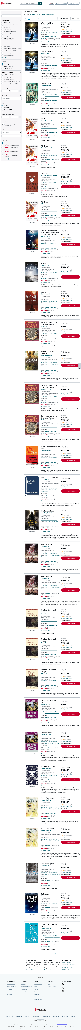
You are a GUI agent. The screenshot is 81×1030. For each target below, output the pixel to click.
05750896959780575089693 (49, 872)
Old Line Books (49, 495)
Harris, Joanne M (46, 768)
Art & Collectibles (44, 8)
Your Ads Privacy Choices (39, 996)
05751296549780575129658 (49, 553)
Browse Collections (19, 8)
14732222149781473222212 (49, 775)
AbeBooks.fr (27, 1016)
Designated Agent (38, 999)
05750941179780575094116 (49, 301)
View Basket (9, 994)
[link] (78, 18)
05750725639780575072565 (49, 711)
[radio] (2, 66)
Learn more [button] (4, 159)
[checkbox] (2, 22)
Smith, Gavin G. (45, 294)
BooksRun (47, 593)
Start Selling (77, 8)
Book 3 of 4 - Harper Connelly (52, 808)
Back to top (40, 977)
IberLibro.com (65, 1016)
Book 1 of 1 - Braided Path (51, 521)
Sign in (57, 3)
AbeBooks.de (19, 1016)
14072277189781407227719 (49, 807)
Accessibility (37, 1002)
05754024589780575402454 (49, 621)
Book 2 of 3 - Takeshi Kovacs (52, 96)
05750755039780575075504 (49, 94)
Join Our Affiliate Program (26, 986)
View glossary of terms (68, 964)
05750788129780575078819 (49, 520)
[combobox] (29, 3)
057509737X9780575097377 (49, 128)
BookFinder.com (40, 1019)
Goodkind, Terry (46, 704)
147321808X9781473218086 (49, 362)
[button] (25, 18)
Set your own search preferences (67, 968)
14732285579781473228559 (49, 903)
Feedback (79, 366)
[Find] (40, 3)
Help (77, 3)
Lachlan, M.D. (45, 546)
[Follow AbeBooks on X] (63, 987)
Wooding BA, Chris (46, 513)
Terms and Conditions (62, 1024)
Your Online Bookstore (51, 132)
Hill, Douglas (45, 479)
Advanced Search (5, 8)
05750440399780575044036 (49, 488)
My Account (64, 3)
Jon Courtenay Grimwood (49, 175)
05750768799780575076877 (49, 457)
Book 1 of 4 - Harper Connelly (52, 937)
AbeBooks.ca (56, 1016)
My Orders (9, 991)
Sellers (67, 8)
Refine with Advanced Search (47, 14)
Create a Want (30, 970)
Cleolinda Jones (46, 450)
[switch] (3, 124)
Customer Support (52, 986)
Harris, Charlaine (46, 800)
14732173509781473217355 (49, 32)
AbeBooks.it (36, 1016)
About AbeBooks (38, 984)
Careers (36, 989)
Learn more (4, 57)
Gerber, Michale (46, 326)
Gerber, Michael (46, 389)
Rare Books (32, 8)
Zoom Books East (49, 526)
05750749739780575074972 (49, 333)
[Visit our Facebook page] (63, 984)
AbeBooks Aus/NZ (46, 1016)
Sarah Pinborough (46, 121)
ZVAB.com (73, 1016)
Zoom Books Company (51, 65)
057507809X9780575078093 (49, 182)
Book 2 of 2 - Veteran (50, 302)
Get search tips (66, 962)
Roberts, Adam (45, 236)
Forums (36, 991)
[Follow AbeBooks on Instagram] (63, 991)
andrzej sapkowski (46, 355)
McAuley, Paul (45, 25)
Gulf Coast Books (49, 159)
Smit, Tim (44, 614)
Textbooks (57, 8)
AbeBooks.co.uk (9, 1016)
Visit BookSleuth (48, 970)
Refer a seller (24, 991)
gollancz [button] (34, 14)
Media (35, 986)
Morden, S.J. (45, 896)
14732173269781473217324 (49, 272)
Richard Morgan (46, 85)
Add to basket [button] (71, 36)
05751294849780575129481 (49, 935)
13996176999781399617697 (49, 243)
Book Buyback (24, 989)
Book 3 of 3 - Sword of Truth (52, 713)
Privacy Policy (37, 994)
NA (42, 204)
